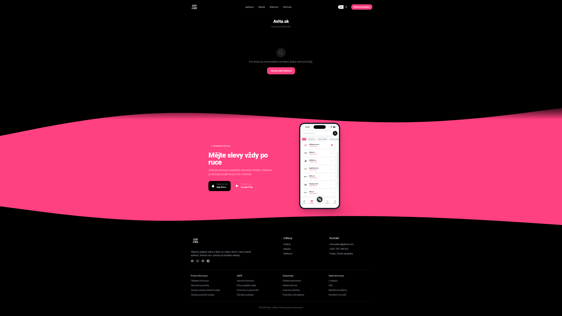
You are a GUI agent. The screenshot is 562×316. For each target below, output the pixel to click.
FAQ (331, 285)
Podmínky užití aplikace (293, 295)
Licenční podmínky (291, 290)
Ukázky (261, 7)
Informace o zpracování (248, 290)
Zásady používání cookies (202, 295)
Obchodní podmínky (200, 285)
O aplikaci (333, 281)
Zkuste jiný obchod (281, 70)
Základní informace (200, 281)
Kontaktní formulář (337, 295)
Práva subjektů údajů (246, 285)
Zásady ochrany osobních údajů (205, 290)
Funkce (287, 244)
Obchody (287, 7)
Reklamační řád (290, 285)
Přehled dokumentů (292, 281)
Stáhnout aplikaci (362, 7)
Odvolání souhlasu (245, 295)
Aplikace (249, 7)
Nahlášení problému (338, 290)
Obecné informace (245, 281)
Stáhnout (274, 7)
